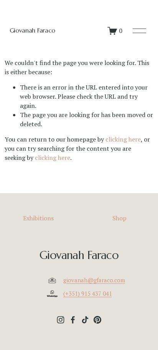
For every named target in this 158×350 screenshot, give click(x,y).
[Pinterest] (97, 320)
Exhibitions (38, 218)
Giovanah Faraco (32, 30)
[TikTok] (85, 320)
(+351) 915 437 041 (87, 293)
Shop (119, 218)
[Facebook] (73, 320)
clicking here (123, 139)
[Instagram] (60, 320)
